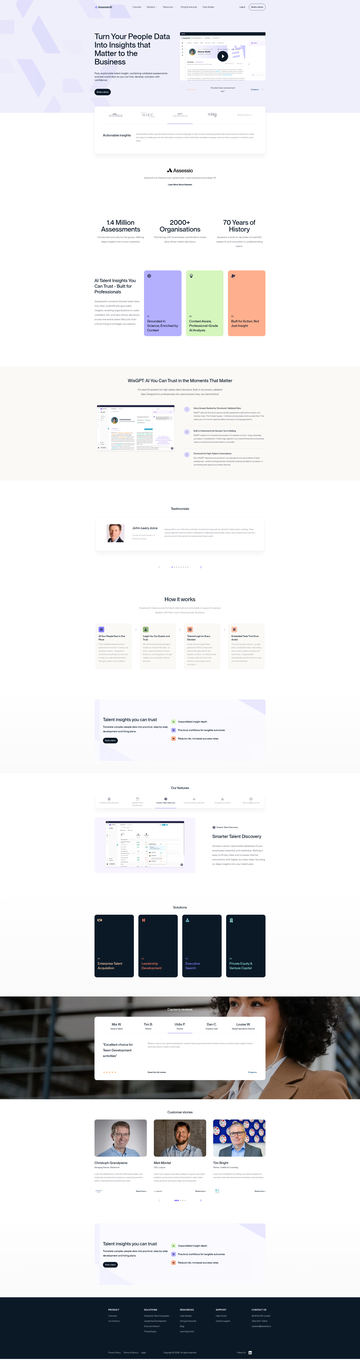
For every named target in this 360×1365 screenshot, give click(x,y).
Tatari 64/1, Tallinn (259, 1323)
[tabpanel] (180, 140)
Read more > (141, 1194)
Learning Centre (187, 1334)
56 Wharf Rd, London (261, 1318)
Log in (242, 7)
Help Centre (221, 1318)
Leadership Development (155, 1323)
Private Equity (150, 1334)
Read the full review (157, 1075)
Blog (182, 1329)
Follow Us (241, 1355)
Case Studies (208, 7)
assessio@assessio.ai (261, 1329)
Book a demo (257, 7)
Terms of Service (130, 1355)
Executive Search (152, 1329)
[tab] (115, 115)
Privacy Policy (114, 1355)
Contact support (223, 1323)
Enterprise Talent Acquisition (156, 1318)
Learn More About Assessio (180, 188)
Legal (143, 1355)
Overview (137, 7)
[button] (262, 89)
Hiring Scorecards (189, 7)
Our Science (114, 1323)
